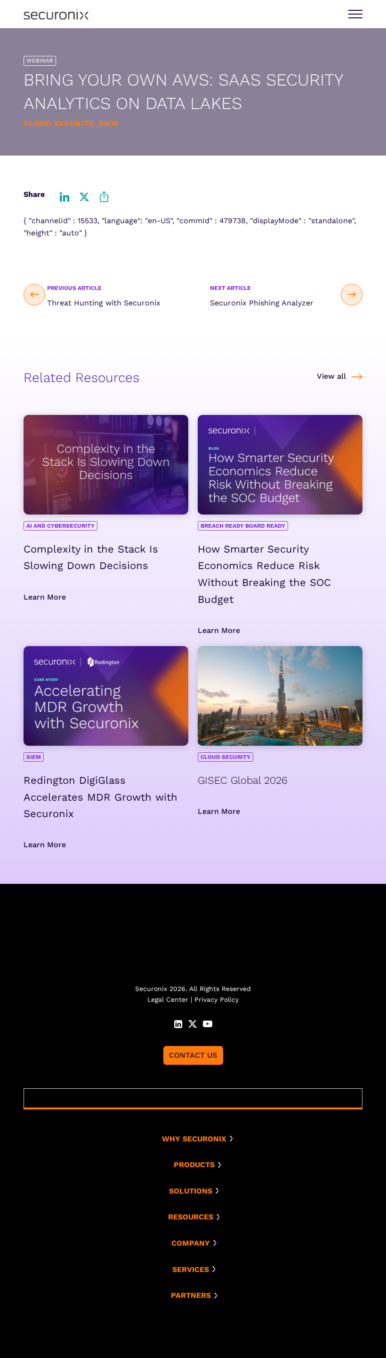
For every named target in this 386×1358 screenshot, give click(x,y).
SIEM (33, 757)
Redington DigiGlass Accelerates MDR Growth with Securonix (100, 797)
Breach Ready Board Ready (243, 526)
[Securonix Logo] (56, 14)
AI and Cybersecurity (60, 526)
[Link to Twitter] (192, 1023)
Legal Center (167, 999)
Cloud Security (225, 757)
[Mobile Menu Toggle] (355, 14)
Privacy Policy (216, 999)
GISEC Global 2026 (243, 780)
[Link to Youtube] (207, 1023)
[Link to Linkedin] (178, 1023)
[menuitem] (196, 1139)
